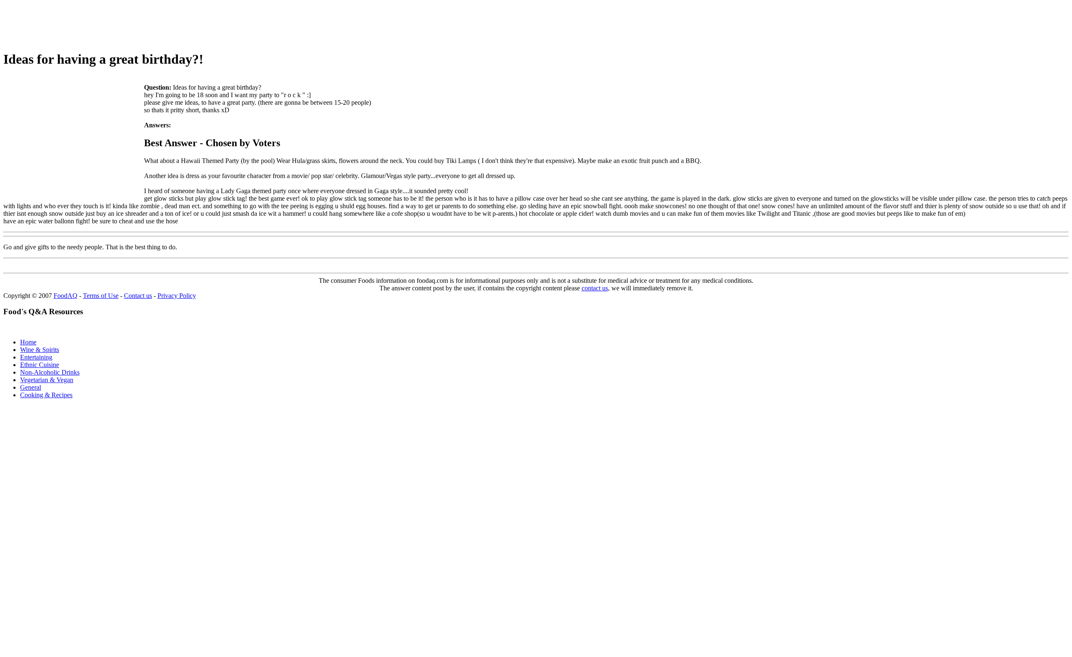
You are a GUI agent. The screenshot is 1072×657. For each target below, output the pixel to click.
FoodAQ (65, 295)
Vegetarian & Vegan (46, 379)
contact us (595, 288)
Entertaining (36, 357)
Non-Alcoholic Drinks (50, 372)
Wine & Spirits (39, 349)
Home (28, 342)
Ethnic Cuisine (39, 364)
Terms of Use (101, 295)
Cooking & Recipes (46, 394)
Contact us (138, 295)
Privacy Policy (176, 295)
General (30, 387)
